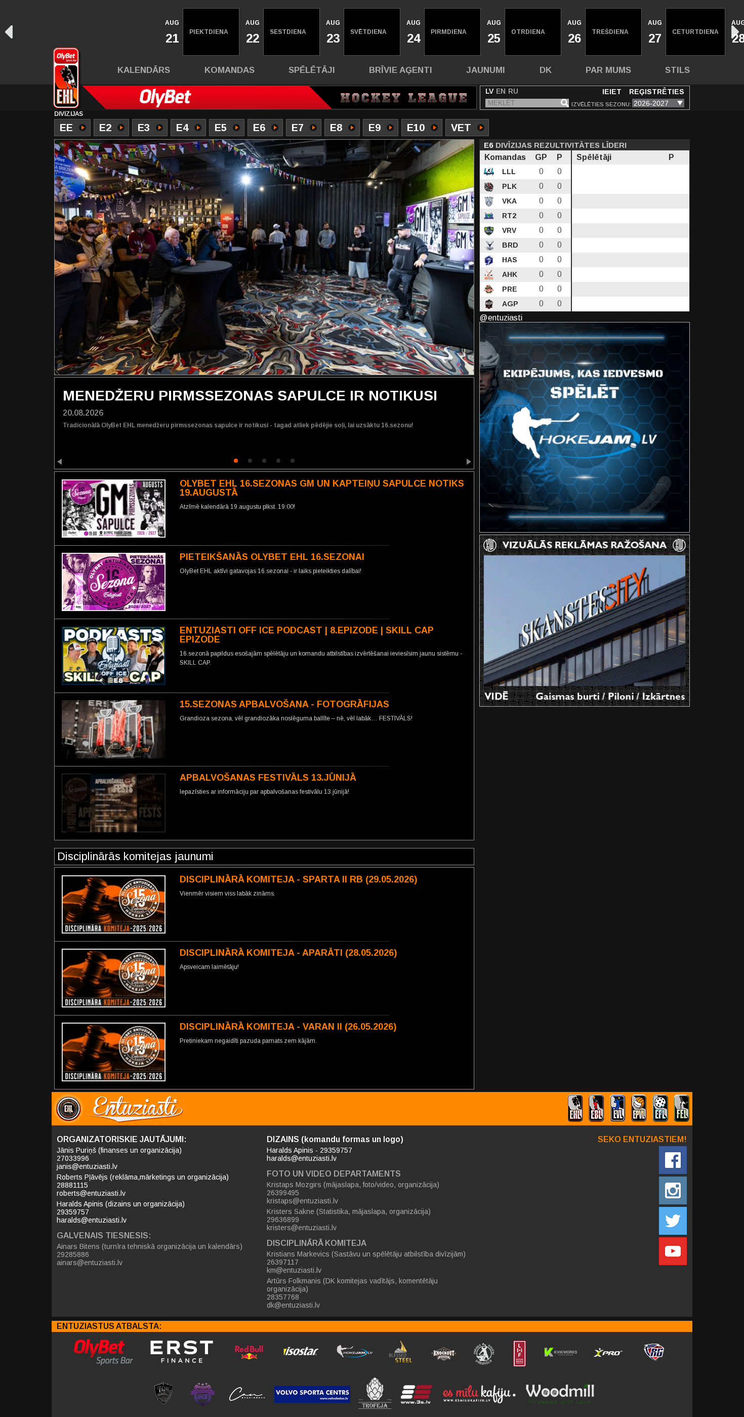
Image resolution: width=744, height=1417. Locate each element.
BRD (509, 245)
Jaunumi (485, 70)
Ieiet (612, 92)
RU (513, 91)
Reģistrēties (656, 92)
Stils (677, 70)
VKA (508, 201)
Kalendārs (143, 70)
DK (546, 70)
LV (489, 91)
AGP (509, 304)
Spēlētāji (311, 70)
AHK (508, 274)
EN (501, 91)
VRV (508, 230)
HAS (508, 260)
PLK (508, 186)
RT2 (508, 216)
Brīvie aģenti (400, 70)
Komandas (229, 70)
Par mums (608, 70)
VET (461, 127)
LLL (508, 172)
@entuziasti (500, 317)
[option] (171, 32)
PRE (508, 289)
